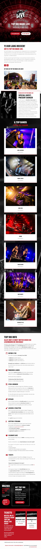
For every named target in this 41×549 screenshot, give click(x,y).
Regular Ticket (20, 519)
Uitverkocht (31, 527)
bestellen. (22, 426)
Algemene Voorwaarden (9, 545)
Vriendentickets (32, 520)
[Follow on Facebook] (5, 65)
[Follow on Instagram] (7, 65)
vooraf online (17, 426)
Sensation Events (34, 546)
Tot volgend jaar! (15, 34)
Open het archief (19, 502)
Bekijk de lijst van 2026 (5, 502)
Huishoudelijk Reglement (18, 545)
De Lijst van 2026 (25, 34)
